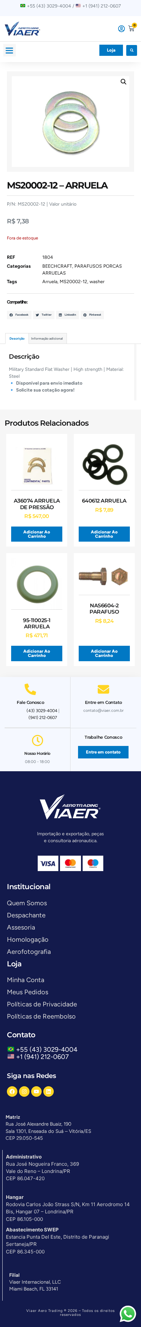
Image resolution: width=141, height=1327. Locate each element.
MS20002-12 (73, 281)
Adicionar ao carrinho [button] (36, 534)
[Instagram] (24, 1091)
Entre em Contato (103, 702)
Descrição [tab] (17, 338)
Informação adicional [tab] (47, 338)
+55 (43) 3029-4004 (48, 1049)
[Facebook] (12, 1091)
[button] (9, 50)
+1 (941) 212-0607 (42, 1057)
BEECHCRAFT (57, 266)
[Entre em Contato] (103, 689)
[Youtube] (36, 1091)
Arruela (49, 281)
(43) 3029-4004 (42, 710)
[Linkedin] (48, 1091)
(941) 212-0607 (43, 717)
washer (97, 281)
